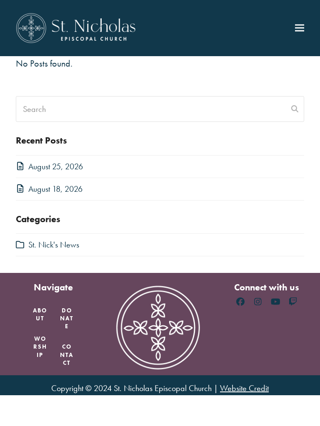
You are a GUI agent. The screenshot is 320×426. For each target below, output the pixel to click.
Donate (66, 318)
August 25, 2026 (55, 166)
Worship (40, 347)
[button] (299, 28)
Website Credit (244, 388)
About (40, 314)
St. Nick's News (53, 244)
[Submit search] (294, 109)
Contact (66, 355)
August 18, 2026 (55, 188)
